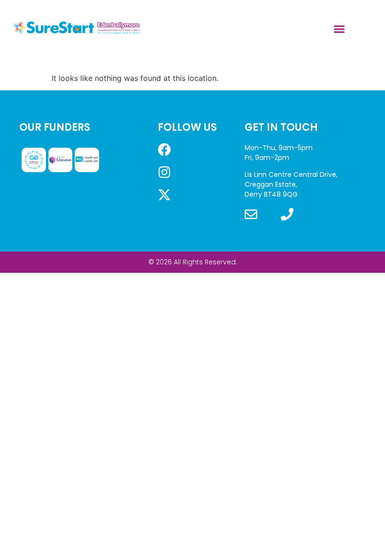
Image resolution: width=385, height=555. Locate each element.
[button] (339, 29)
